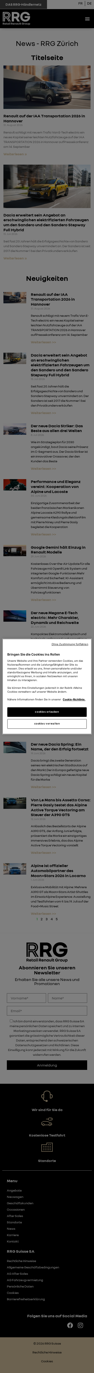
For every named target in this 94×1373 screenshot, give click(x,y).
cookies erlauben (47, 712)
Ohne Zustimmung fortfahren (70, 644)
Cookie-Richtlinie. (74, 699)
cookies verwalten (47, 723)
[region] (46, 686)
